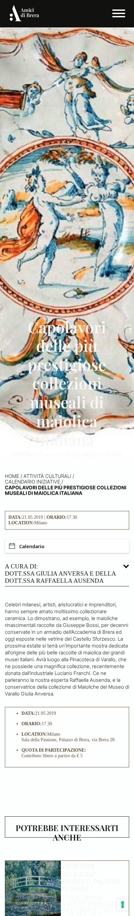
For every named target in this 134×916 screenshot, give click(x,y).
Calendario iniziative (32, 482)
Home (12, 476)
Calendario (32, 546)
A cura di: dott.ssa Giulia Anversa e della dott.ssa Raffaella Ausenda (60, 573)
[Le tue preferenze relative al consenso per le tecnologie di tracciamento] (122, 904)
